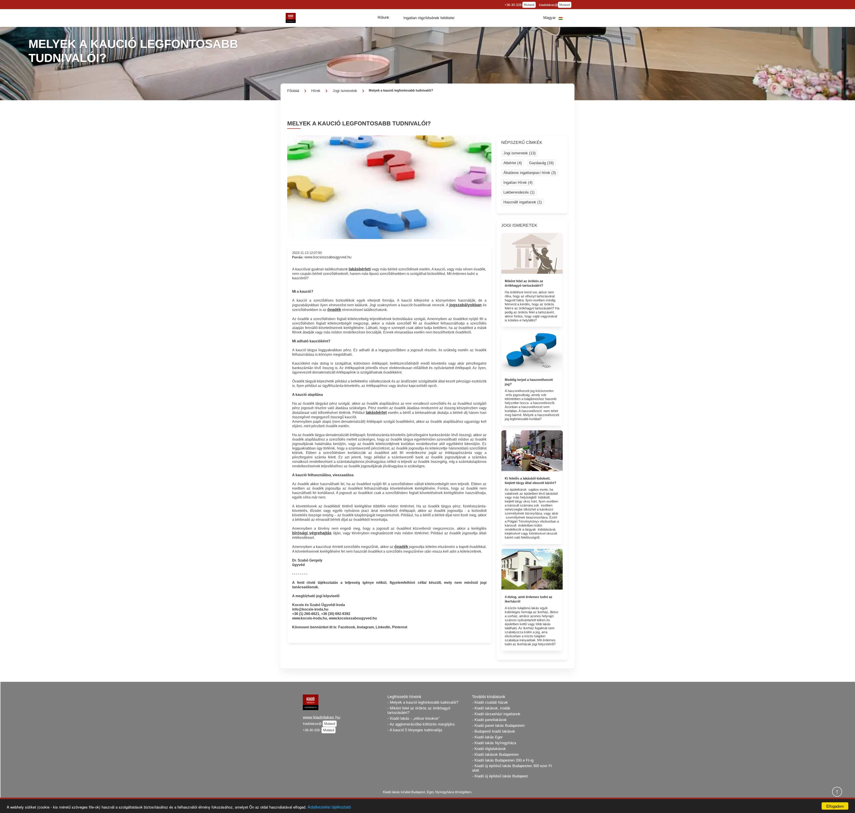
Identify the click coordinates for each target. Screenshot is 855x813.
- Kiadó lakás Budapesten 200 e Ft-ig (502, 760)
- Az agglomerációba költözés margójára (420, 724)
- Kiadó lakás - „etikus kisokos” (413, 718)
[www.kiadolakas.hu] (291, 18)
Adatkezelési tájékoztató (329, 807)
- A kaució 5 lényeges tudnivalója (414, 730)
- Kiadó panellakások (489, 720)
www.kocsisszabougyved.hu (327, 257)
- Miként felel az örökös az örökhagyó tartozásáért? (418, 710)
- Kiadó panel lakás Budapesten (498, 725)
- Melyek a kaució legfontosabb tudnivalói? (422, 702)
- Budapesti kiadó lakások (493, 731)
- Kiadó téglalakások (489, 749)
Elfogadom (835, 806)
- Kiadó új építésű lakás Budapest (500, 776)
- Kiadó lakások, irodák (491, 708)
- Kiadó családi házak (490, 702)
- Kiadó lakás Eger (487, 737)
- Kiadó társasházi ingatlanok (496, 714)
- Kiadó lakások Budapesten (495, 754)
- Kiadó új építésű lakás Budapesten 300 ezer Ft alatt (512, 768)
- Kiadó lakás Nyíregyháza (494, 743)
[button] (383, 17)
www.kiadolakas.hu (321, 717)
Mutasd (529, 4)
